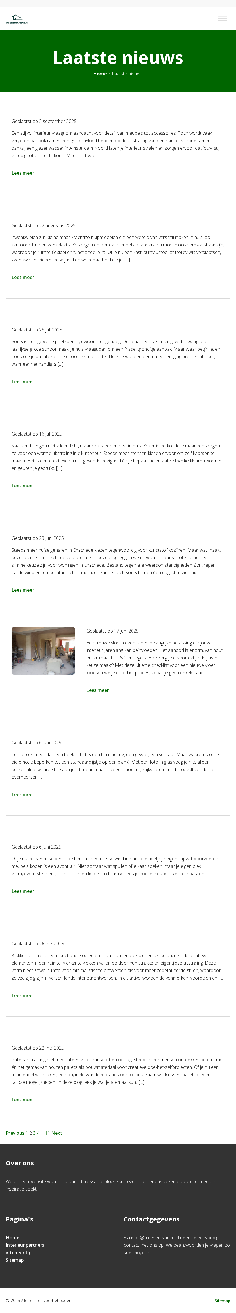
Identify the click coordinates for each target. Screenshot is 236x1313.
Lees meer (23, 173)
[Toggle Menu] (222, 18)
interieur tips (20, 1252)
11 (47, 1133)
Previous (15, 1133)
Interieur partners (25, 1245)
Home (100, 74)
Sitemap (15, 1260)
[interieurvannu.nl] (17, 18)
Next (56, 1133)
